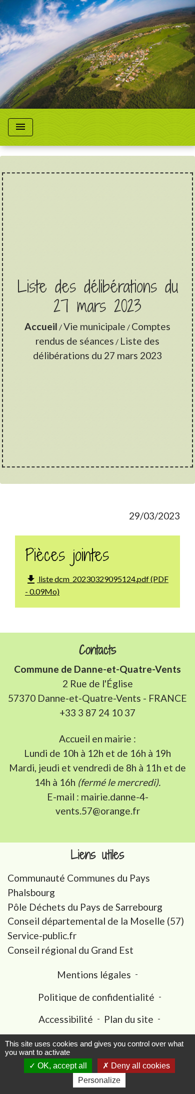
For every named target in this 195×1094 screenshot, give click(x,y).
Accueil (41, 326)
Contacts (97, 650)
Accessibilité (65, 1019)
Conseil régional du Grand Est (71, 950)
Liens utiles (97, 855)
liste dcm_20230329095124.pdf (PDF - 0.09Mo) (96, 585)
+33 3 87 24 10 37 (98, 712)
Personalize (99, 1080)
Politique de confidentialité (96, 997)
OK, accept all (61, 1065)
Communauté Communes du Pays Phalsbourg (79, 885)
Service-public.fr (42, 935)
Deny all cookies (139, 1065)
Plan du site (129, 1019)
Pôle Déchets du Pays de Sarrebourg (85, 907)
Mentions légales (94, 974)
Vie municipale (95, 326)
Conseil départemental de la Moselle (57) (96, 921)
